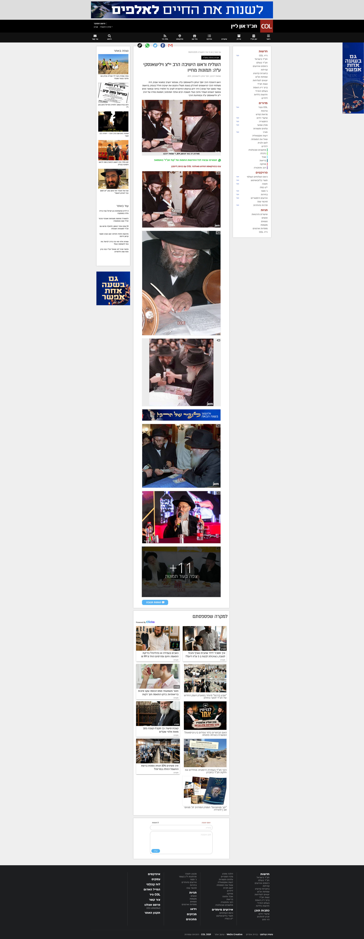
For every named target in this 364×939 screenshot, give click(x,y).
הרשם (102, 23)
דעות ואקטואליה (225, 882)
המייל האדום (152, 889)
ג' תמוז (193, 879)
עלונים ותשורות (226, 879)
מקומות (193, 898)
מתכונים (191, 919)
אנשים (194, 896)
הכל (237, 56)
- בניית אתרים (259, 934)
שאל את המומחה (225, 885)
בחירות (193, 885)
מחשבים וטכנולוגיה (224, 905)
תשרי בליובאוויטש (224, 915)
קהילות (266, 886)
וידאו (193, 909)
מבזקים (192, 914)
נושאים (193, 901)
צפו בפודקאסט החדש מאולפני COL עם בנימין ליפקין (196, 166)
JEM (189, 76)
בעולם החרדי (263, 903)
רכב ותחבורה (227, 902)
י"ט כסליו (229, 918)
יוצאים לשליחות (262, 894)
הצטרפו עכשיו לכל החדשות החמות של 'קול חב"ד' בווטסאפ (185, 160)
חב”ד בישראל (263, 877)
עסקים (156, 879)
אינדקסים (154, 874)
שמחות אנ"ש (263, 891)
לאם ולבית (228, 888)
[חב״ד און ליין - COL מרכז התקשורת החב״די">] (251, 26)
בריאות (230, 899)
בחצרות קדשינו (262, 888)
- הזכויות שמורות (198, 934)
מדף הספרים (227, 876)
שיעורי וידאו (263, 913)
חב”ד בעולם (263, 880)
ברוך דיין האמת (262, 900)
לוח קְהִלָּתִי (153, 884)
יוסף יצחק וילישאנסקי (200, 76)
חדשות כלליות (262, 905)
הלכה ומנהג (227, 873)
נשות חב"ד (264, 897)
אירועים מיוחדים (189, 882)
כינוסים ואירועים (262, 883)
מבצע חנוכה (191, 873)
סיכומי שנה (191, 888)
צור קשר (154, 900)
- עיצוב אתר (228, 934)
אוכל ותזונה (227, 896)
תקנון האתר (152, 913)
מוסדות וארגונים (189, 904)
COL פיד (154, 895)
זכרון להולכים (263, 916)
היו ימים (265, 919)
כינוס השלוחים (226, 913)
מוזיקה (230, 893)
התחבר (97, 23)
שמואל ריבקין (215, 76)
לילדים (230, 890)
